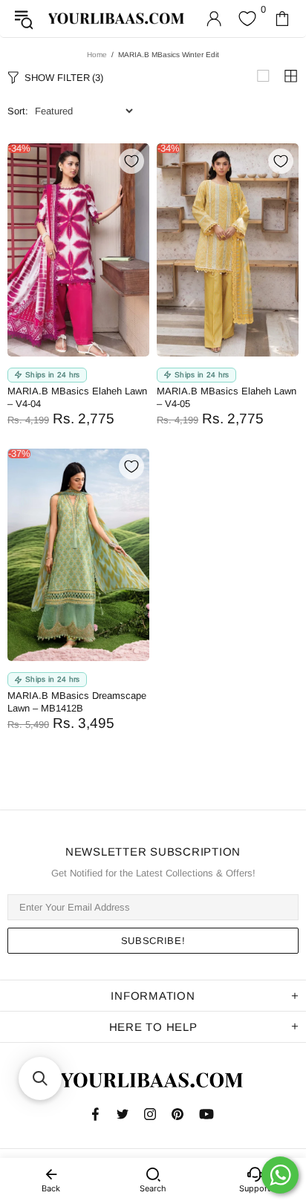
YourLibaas (117, 19)
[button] (40, 1078)
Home (97, 55)
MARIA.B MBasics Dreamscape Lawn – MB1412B (76, 702)
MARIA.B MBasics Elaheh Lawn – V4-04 (77, 397)
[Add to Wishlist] (131, 161)
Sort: (17, 111)
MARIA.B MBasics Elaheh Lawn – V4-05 (226, 397)
